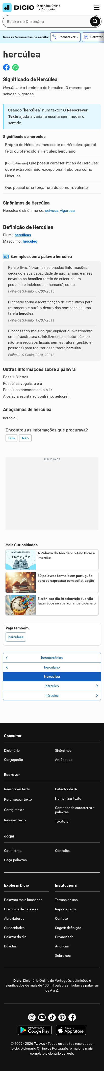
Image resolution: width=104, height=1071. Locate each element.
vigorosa (67, 210)
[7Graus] (39, 1043)
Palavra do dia (15, 937)
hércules (52, 695)
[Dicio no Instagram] (32, 1017)
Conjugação (13, 760)
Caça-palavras (15, 860)
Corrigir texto (14, 810)
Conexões (62, 851)
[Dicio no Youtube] (42, 1017)
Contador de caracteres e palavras (74, 810)
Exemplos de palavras (21, 909)
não (25, 438)
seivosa (51, 210)
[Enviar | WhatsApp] (15, 67)
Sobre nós (63, 955)
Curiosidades (14, 928)
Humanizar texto (68, 798)
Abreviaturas (14, 918)
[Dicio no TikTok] (52, 1017)
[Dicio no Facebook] (72, 1017)
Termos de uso (66, 900)
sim (11, 438)
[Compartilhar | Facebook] (6, 67)
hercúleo (30, 241)
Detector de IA (66, 789)
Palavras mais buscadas (23, 900)
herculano (52, 667)
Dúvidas (10, 946)
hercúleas (23, 235)
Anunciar (62, 946)
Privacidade (64, 937)
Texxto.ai (62, 821)
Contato (61, 918)
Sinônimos (63, 750)
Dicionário (12, 750)
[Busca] (95, 21)
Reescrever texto (17, 789)
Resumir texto (15, 820)
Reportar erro (65, 909)
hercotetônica (52, 658)
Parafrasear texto (18, 799)
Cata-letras (12, 851)
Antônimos (63, 760)
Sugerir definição (68, 928)
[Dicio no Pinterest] (62, 1017)
